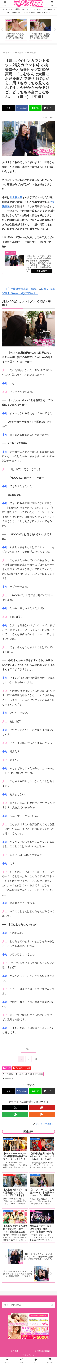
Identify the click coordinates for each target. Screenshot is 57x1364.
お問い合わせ (28, 1355)
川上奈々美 (16, 197)
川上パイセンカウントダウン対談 (30, 1074)
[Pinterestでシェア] (16, 974)
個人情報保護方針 (42, 1351)
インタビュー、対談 (22, 1068)
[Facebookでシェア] (9, 966)
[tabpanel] (16, 29)
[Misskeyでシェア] (47, 959)
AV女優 (8, 1068)
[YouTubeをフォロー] (42, 1107)
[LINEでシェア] (47, 966)
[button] (48, 108)
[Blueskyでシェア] (35, 959)
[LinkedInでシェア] (28, 974)
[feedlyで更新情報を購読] (15, 1114)
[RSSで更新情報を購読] (42, 1114)
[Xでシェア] (9, 959)
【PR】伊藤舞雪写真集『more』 (20, 288)
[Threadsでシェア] (22, 966)
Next (55, 29)
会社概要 (15, 1351)
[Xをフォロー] (15, 1107)
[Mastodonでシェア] (22, 959)
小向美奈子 (9, 1074)
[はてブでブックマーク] (35, 966)
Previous (2, 29)
